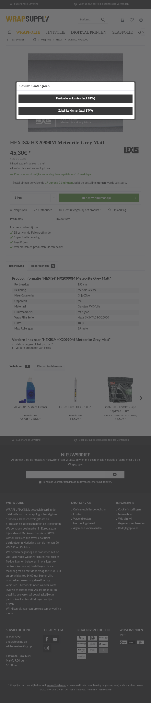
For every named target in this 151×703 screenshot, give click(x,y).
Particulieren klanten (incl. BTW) (75, 98)
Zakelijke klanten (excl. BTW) (75, 110)
